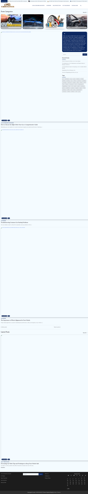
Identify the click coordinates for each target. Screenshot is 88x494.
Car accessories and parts (38, 5)
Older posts (4, 327)
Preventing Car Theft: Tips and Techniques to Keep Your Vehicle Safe (20, 463)
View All (84, 12)
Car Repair (48, 5)
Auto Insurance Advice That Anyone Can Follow (20, 1)
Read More (3, 467)
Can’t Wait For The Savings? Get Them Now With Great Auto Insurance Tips (66, 1)
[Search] (81, 5)
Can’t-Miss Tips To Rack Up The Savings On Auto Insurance (41, 1)
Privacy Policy (47, 478)
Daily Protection (57, 5)
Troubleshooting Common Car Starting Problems (14, 222)
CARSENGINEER (39, 492)
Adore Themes (57, 492)
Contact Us (47, 475)
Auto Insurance (66, 5)
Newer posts (57, 327)
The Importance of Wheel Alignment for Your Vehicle (15, 320)
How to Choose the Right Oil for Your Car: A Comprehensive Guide (19, 125)
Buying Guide (75, 5)
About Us (47, 473)
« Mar (68, 488)
